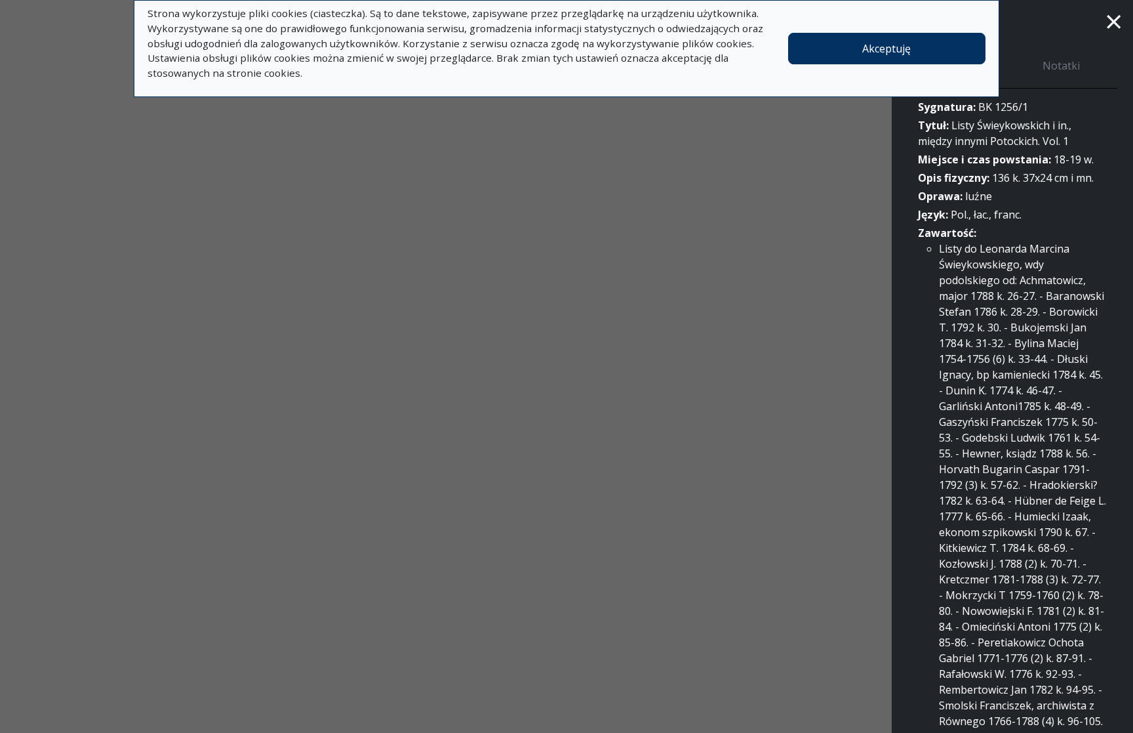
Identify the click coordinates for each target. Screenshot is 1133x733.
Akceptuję (886, 48)
